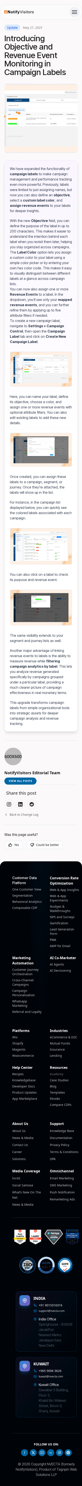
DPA (53, 1159)
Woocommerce (23, 1055)
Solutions (19, 1159)
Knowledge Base (62, 1131)
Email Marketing (62, 1178)
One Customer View (26, 889)
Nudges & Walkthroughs (60, 908)
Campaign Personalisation (23, 993)
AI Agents (57, 964)
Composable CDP (24, 908)
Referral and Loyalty (27, 1012)
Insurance (57, 1049)
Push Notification (62, 1192)
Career (17, 1152)
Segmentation (22, 895)
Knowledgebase (24, 1080)
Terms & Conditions (64, 1152)
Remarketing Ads (62, 1199)
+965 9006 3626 (50, 1371)
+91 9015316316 (50, 1305)
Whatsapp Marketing (19, 1003)
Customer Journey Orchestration (25, 971)
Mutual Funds (60, 1043)
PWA (53, 940)
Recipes (18, 1074)
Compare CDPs (61, 1105)
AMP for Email (60, 946)
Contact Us (20, 1145)
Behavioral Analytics (27, 901)
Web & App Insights (64, 890)
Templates (57, 1092)
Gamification (59, 923)
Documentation (61, 1138)
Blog (53, 1086)
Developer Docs (23, 1086)
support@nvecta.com (52, 1311)
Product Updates (24, 1092)
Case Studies (59, 1080)
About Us (19, 1131)
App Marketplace (24, 1098)
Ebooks (55, 1098)
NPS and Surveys (62, 917)
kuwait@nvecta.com (51, 1376)
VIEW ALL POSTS (20, 781)
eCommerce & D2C (63, 1037)
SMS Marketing (61, 1185)
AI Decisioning (60, 970)
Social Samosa (22, 1185)
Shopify (17, 1043)
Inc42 (16, 1178)
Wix (14, 1037)
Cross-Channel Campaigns (23, 982)
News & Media (22, 1138)
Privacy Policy (59, 1145)
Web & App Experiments (59, 898)
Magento (18, 1049)
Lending (56, 1055)
